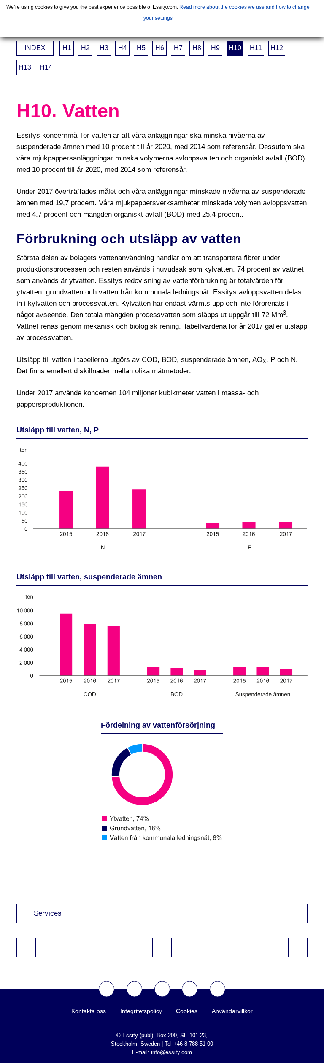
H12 (276, 48)
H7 (178, 48)
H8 (196, 48)
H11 (256, 48)
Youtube (162, 989)
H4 (122, 48)
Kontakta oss (88, 1011)
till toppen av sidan (162, 947)
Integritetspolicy (141, 1011)
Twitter (134, 989)
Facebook (106, 989)
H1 (66, 48)
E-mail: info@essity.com (162, 1052)
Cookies (186, 1011)
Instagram (189, 989)
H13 (25, 67)
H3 (104, 48)
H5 (141, 48)
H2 (85, 48)
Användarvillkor (232, 1011)
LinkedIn (217, 989)
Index (35, 48)
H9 (215, 48)
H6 (159, 48)
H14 (46, 67)
